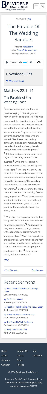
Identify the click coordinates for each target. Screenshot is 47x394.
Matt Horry (28, 47)
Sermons (5, 360)
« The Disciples (11, 270)
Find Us (20, 356)
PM (29, 19)
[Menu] (36, 6)
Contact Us (22, 351)
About (4, 356)
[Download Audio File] (39, 62)
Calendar (5, 365)
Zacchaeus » (37, 270)
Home (4, 351)
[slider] (11, 62)
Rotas (19, 360)
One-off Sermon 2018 (27, 50)
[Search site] (42, 6)
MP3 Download (16, 81)
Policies (20, 365)
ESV (6, 260)
